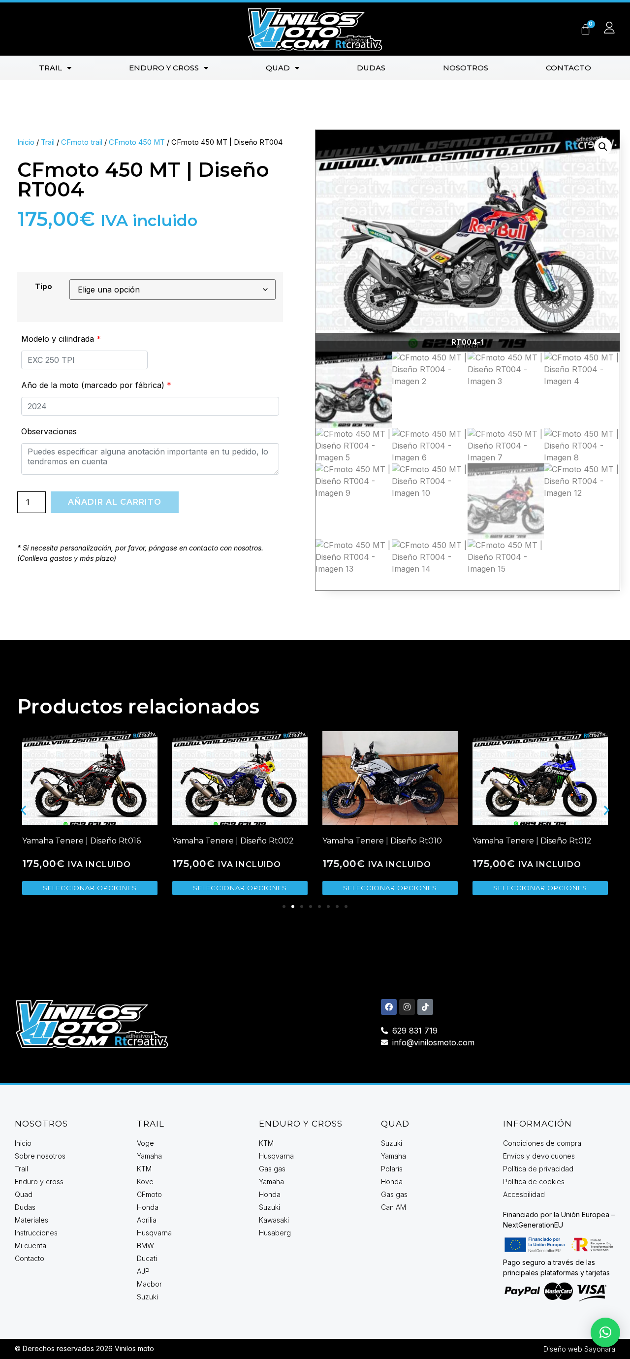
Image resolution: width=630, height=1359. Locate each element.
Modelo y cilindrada (61, 339)
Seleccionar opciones (90, 888)
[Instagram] (407, 1007)
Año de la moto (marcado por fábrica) (96, 385)
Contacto (568, 67)
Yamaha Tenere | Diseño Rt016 (81, 840)
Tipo (43, 286)
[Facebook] (389, 1007)
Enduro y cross (164, 67)
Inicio (25, 142)
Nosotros (465, 67)
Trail (50, 67)
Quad (278, 67)
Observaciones (49, 431)
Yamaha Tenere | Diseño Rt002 (233, 840)
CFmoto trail (81, 142)
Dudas (371, 67)
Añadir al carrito (114, 502)
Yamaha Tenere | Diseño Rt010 (382, 840)
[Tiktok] (425, 1007)
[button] (603, 147)
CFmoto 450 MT (137, 142)
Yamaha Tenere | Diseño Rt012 (532, 840)
